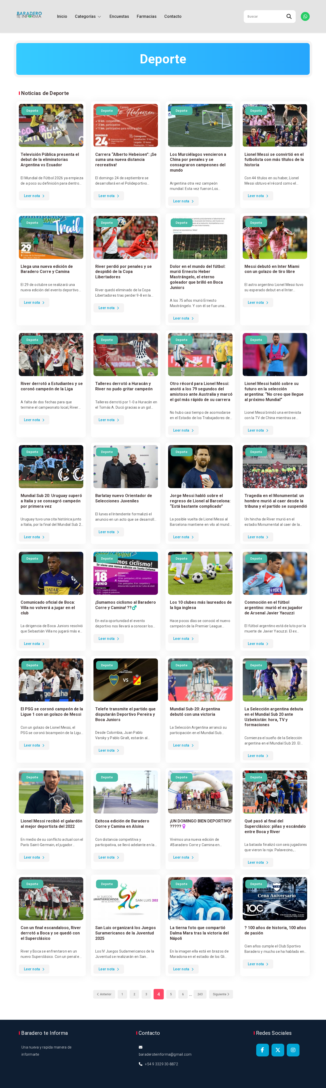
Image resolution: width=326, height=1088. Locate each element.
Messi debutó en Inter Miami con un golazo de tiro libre (271, 269)
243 (200, 994)
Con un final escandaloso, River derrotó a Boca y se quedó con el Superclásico (51, 933)
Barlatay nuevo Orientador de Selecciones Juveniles (123, 498)
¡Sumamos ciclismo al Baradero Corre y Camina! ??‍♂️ (125, 605)
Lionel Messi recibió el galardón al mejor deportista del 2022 (51, 824)
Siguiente (220, 994)
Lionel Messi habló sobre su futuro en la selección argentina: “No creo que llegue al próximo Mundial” (274, 391)
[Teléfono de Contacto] (305, 16)
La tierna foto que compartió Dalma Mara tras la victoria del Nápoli (199, 933)
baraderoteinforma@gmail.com (165, 1054)
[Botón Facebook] (262, 1050)
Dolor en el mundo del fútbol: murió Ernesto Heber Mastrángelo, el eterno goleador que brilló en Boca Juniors (197, 277)
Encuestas (119, 16)
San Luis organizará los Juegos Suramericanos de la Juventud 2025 (125, 933)
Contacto (173, 16)
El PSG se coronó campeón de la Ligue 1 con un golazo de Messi (52, 712)
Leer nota (32, 196)
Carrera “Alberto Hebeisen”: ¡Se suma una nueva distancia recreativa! (126, 160)
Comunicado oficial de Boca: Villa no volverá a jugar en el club (48, 607)
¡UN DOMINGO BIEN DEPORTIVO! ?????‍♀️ (200, 824)
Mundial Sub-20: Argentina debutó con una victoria (195, 712)
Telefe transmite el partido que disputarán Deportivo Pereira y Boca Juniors (125, 714)
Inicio (62, 16)
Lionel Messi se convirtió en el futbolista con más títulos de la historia (274, 160)
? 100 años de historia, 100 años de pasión (275, 930)
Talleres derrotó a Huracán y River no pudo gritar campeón (124, 386)
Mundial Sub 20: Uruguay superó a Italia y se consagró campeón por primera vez (51, 501)
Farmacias (147, 16)
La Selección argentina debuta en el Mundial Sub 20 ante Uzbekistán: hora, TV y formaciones (273, 717)
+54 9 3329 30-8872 (161, 1064)
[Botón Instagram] (293, 1050)
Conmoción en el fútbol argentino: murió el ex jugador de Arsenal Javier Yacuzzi (273, 607)
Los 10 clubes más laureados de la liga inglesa (201, 605)
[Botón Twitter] (277, 1050)
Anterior (105, 994)
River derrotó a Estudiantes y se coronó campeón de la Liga (52, 386)
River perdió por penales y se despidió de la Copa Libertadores (123, 272)
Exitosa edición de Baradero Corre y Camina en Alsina (122, 824)
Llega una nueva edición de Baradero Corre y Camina (47, 269)
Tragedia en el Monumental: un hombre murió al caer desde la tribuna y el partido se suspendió (275, 501)
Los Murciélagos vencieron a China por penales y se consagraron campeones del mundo (198, 162)
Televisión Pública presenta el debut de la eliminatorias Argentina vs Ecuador (50, 160)
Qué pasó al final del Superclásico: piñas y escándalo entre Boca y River (275, 826)
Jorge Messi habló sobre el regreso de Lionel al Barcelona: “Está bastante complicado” (200, 501)
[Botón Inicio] (29, 16)
